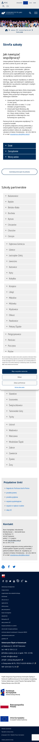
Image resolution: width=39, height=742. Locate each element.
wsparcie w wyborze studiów (15, 506)
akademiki (4, 616)
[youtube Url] (14, 581)
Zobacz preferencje (19, 383)
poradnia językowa (12, 497)
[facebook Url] (3, 581)
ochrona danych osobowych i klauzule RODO (14, 632)
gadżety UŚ (5, 638)
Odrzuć (20, 377)
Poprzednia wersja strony (7, 731)
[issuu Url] (18, 581)
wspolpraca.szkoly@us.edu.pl (19, 134)
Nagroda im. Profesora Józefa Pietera (17, 488)
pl (4, 6)
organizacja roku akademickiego (11, 593)
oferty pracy (5, 606)
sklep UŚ (9, 510)
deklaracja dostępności (8, 587)
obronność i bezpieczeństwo (10, 629)
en (8, 6)
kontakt (34, 2)
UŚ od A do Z (5, 599)
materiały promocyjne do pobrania (19, 172)
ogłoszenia (5, 603)
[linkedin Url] (26, 581)
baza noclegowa (6, 612)
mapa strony (5, 590)
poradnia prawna (11, 493)
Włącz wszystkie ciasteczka (19, 371)
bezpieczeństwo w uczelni (9, 625)
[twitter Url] (10, 581)
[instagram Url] (6, 581)
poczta (30, 2)
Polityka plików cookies (19, 387)
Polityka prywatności (6, 728)
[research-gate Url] (22, 581)
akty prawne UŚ (6, 622)
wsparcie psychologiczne (13, 501)
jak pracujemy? (6, 609)
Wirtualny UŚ (5, 619)
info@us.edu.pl (12, 656)
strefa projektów (19, 2)
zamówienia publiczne (8, 635)
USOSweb (4, 596)
